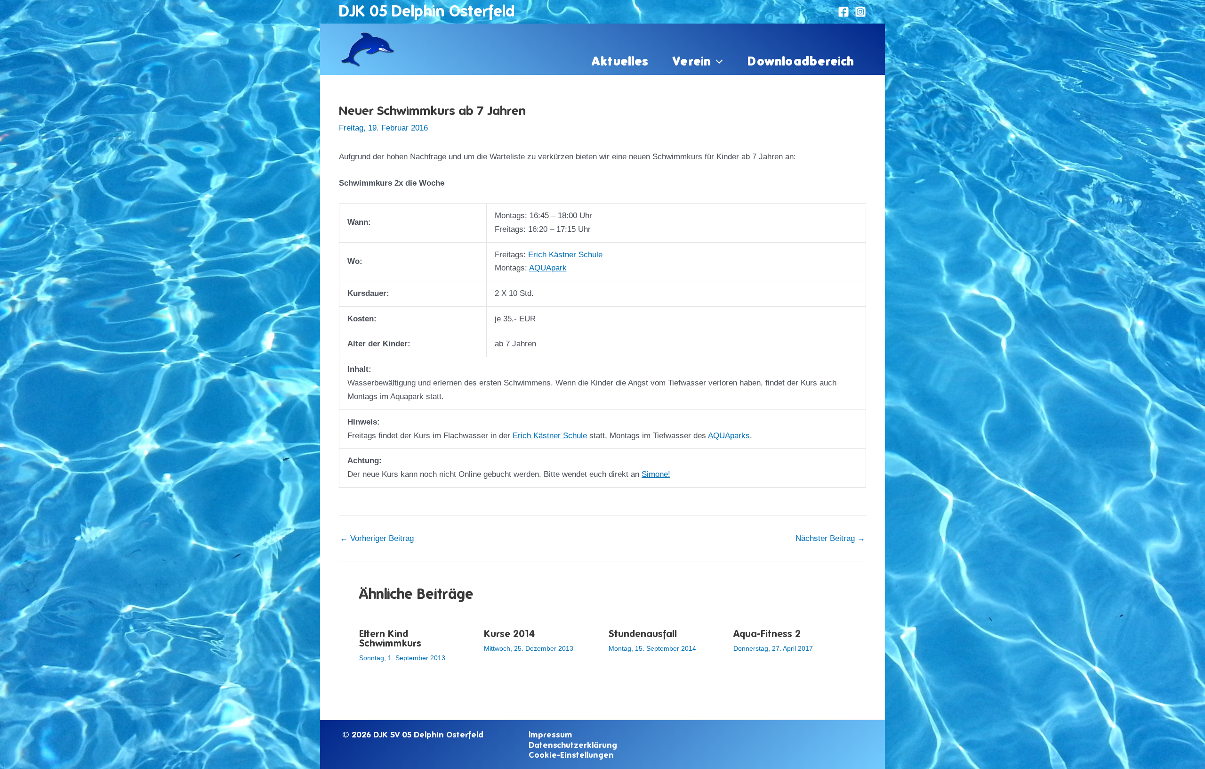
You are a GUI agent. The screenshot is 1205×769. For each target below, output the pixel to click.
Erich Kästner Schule (565, 254)
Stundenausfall (643, 633)
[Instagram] (860, 11)
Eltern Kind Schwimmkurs (390, 638)
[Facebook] (843, 11)
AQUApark (548, 267)
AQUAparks (729, 435)
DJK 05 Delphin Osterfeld (426, 10)
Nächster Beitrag (830, 538)
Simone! (656, 474)
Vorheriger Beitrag (377, 538)
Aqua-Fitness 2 (767, 633)
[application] (717, 61)
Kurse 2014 (509, 633)
